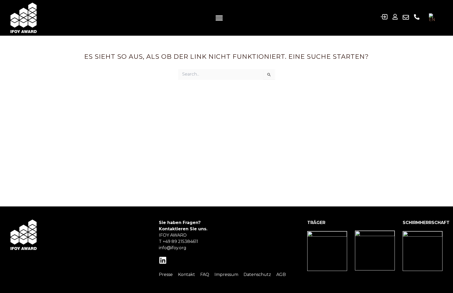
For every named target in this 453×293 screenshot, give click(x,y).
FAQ (204, 274)
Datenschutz (257, 274)
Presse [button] (166, 274)
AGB (281, 274)
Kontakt (186, 274)
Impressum (226, 274)
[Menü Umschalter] (219, 18)
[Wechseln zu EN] (433, 17)
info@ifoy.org (172, 247)
